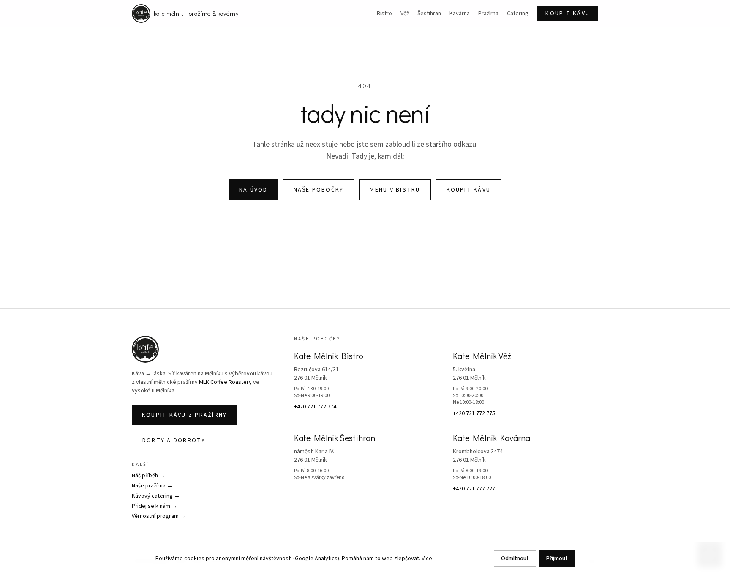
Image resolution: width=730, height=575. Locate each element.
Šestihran (429, 13)
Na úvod (253, 190)
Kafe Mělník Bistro (328, 355)
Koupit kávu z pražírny (184, 415)
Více (427, 558)
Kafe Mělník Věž (482, 355)
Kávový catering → (156, 496)
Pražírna (488, 13)
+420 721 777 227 (474, 489)
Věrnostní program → (159, 516)
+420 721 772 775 (474, 413)
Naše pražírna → (152, 486)
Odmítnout (515, 558)
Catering (517, 13)
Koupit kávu (567, 13)
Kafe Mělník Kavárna (491, 437)
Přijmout (557, 558)
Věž (404, 13)
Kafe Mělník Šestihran (334, 437)
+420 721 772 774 (315, 406)
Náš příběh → (148, 475)
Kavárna (459, 13)
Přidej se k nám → (154, 506)
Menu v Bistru (395, 190)
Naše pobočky (319, 190)
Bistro (384, 13)
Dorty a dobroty (174, 440)
